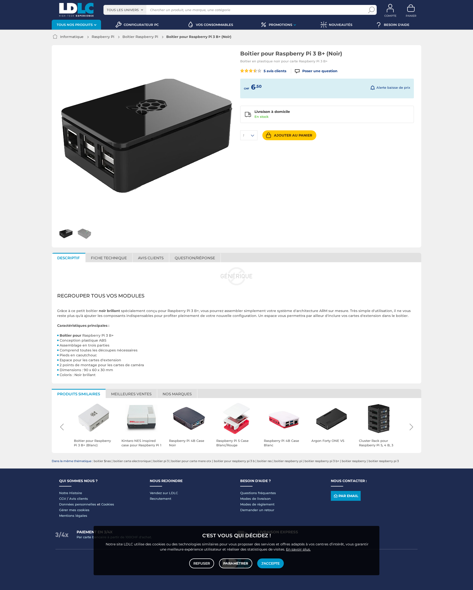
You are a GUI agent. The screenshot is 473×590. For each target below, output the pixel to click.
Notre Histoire (70, 493)
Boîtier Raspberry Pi (140, 37)
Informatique (72, 37)
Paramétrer (235, 563)
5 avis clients (274, 71)
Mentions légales (73, 516)
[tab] (195, 257)
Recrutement (160, 499)
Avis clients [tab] (151, 258)
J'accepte (270, 563)
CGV (62, 499)
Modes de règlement (257, 504)
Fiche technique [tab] (109, 258)
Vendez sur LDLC (164, 493)
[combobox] (124, 10)
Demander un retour (257, 510)
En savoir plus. (298, 549)
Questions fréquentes (258, 493)
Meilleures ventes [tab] (131, 394)
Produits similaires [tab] (78, 394)
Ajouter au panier (293, 135)
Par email (348, 496)
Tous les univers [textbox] (123, 10)
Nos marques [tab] (177, 394)
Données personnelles (77, 504)
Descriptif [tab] (68, 258)
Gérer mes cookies (74, 510)
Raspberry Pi (103, 37)
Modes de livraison (255, 499)
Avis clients (78, 499)
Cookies (107, 504)
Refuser (201, 563)
